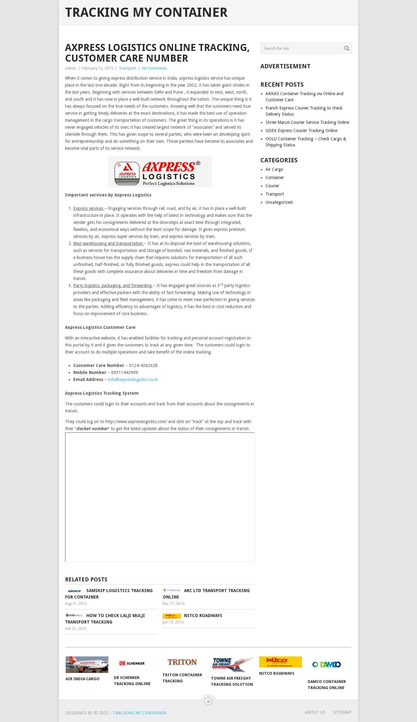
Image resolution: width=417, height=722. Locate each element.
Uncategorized (279, 202)
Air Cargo (274, 169)
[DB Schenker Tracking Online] (135, 664)
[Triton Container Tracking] (183, 662)
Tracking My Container (146, 12)
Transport (127, 68)
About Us (315, 712)
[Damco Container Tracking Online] (329, 666)
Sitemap (342, 712)
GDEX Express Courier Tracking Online (301, 130)
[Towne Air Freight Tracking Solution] (232, 664)
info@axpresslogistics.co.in (133, 379)
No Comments (154, 68)
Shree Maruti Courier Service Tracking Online (307, 122)
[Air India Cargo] (87, 664)
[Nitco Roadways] (280, 661)
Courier (272, 185)
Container (275, 177)
